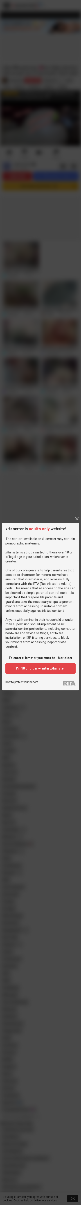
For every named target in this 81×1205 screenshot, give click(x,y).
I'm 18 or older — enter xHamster (40, 668)
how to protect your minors (21, 682)
